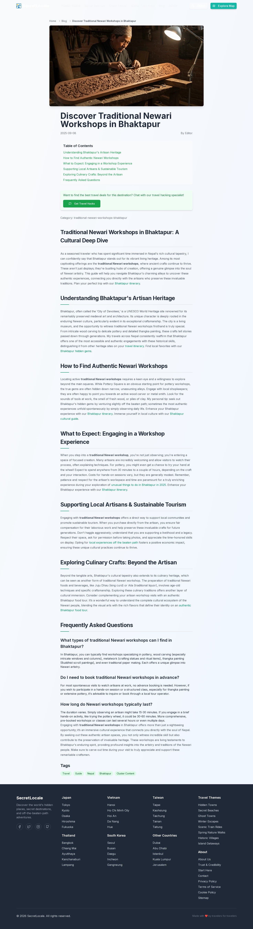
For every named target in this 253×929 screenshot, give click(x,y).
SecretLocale (36, 5)
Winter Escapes (208, 821)
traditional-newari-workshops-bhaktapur (100, 218)
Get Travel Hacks (84, 203)
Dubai (156, 842)
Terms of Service (209, 887)
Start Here (205, 870)
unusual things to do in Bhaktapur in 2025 (138, 485)
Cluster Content (125, 773)
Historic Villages (208, 838)
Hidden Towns (70, 6)
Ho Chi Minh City (118, 810)
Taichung (159, 816)
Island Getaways (208, 843)
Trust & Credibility (209, 865)
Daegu (111, 853)
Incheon (112, 859)
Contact (203, 876)
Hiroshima (68, 821)
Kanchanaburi (71, 859)
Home (52, 20)
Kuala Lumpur (162, 859)
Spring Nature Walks (211, 832)
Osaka (66, 816)
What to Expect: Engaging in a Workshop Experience (97, 163)
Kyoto (65, 810)
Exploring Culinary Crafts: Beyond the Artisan (93, 174)
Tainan (157, 821)
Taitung (157, 827)
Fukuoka (67, 827)
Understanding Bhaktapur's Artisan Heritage (92, 152)
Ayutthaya (68, 853)
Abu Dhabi (160, 848)
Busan (111, 848)
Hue (110, 827)
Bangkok (67, 842)
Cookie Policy (207, 892)
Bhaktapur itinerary (127, 283)
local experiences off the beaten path (113, 542)
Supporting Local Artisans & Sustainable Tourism (95, 169)
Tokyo (66, 805)
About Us (204, 859)
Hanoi (111, 805)
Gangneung (114, 865)
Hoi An (111, 816)
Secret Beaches (94, 6)
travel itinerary (134, 346)
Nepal (90, 773)
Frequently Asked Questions (81, 180)
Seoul (111, 842)
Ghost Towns (117, 6)
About (173, 6)
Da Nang (113, 821)
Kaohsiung (159, 810)
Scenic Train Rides (143, 6)
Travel (66, 773)
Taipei (156, 805)
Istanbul (158, 853)
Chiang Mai (69, 848)
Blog (162, 6)
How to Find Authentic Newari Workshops (91, 158)
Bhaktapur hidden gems (75, 351)
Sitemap (203, 898)
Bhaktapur (105, 773)
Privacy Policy (207, 881)
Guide (78, 773)
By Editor (187, 133)
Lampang (68, 865)
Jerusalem (159, 865)
